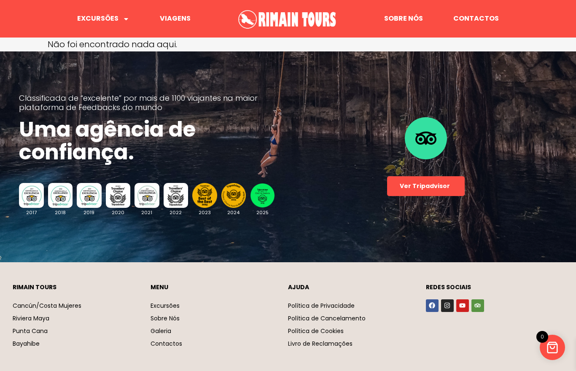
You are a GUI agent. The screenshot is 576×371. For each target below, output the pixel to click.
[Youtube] (462, 305)
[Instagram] (447, 305)
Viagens (175, 18)
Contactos (476, 18)
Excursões (97, 18)
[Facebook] (432, 305)
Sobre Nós (403, 18)
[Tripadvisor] (477, 305)
